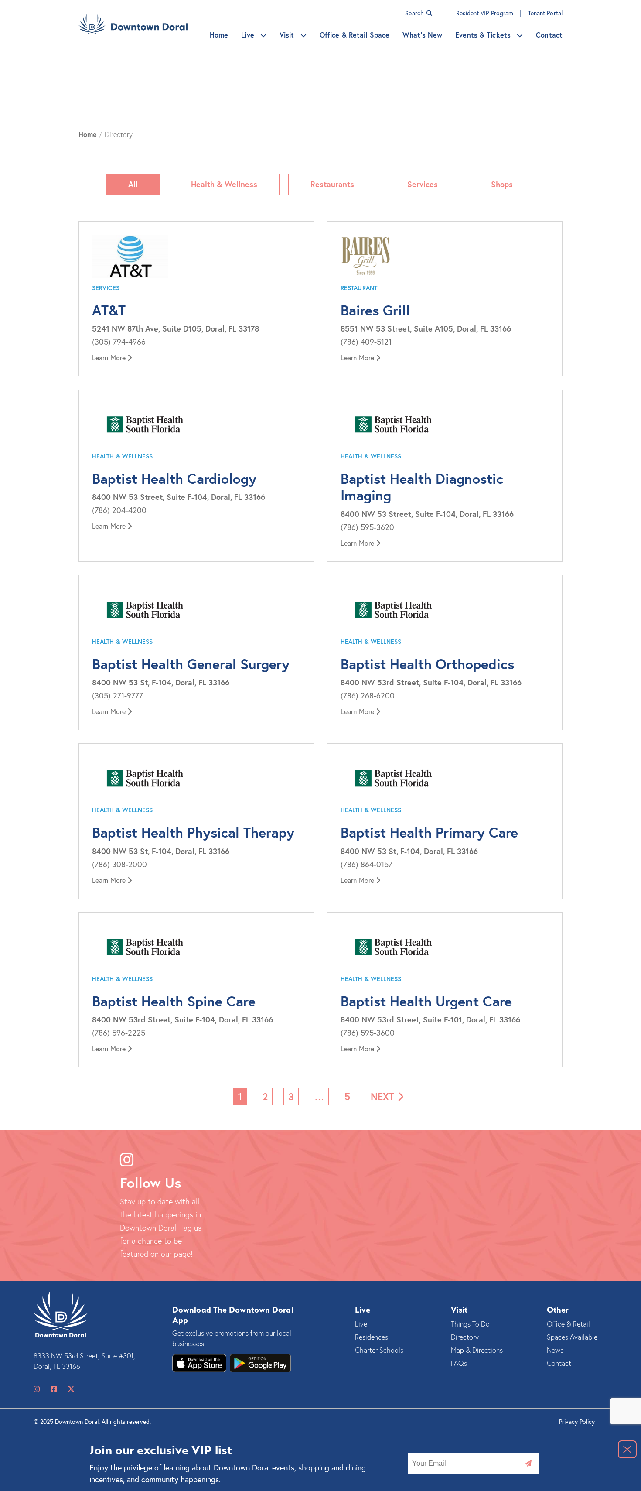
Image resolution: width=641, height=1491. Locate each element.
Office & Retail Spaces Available (572, 1330)
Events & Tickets (484, 34)
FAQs (459, 1363)
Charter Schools (379, 1350)
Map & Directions (477, 1350)
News (555, 1350)
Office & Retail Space (354, 34)
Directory (465, 1337)
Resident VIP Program (485, 13)
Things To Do (470, 1324)
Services (422, 184)
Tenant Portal (545, 13)
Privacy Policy (577, 1421)
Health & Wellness (224, 184)
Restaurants (332, 184)
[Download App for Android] (199, 1363)
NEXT (384, 1096)
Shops (502, 184)
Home (219, 34)
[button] (627, 1449)
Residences (371, 1337)
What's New (422, 34)
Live (248, 34)
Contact (549, 34)
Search (415, 13)
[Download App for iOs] (260, 1363)
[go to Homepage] (133, 27)
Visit (288, 34)
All (133, 184)
